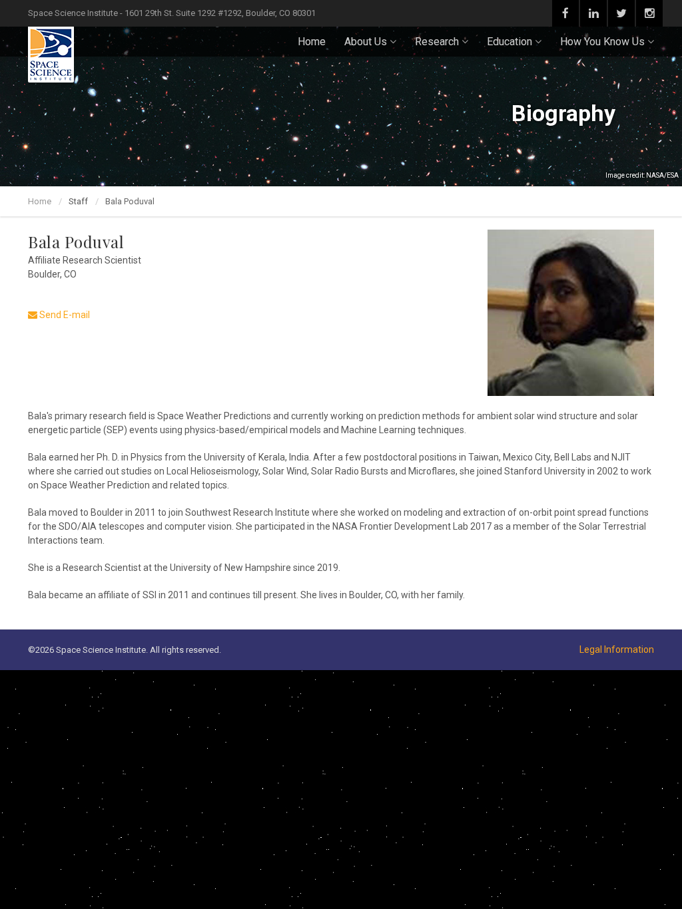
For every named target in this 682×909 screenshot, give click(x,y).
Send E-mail (63, 314)
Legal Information (616, 649)
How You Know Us (602, 41)
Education (509, 41)
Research (437, 41)
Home (312, 41)
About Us (365, 41)
